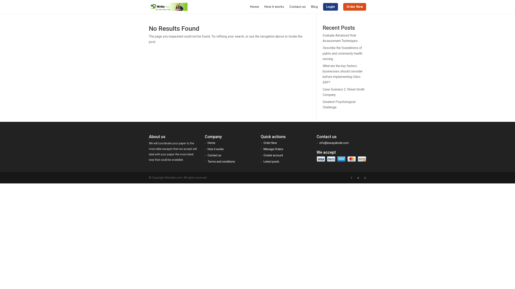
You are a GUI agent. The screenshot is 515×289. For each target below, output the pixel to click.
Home (254, 7)
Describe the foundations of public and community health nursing (342, 53)
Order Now (270, 142)
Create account (273, 155)
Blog (314, 7)
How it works (274, 7)
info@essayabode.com (334, 142)
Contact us (297, 7)
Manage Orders (273, 149)
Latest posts (271, 161)
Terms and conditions (221, 161)
